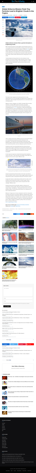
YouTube (3, 426)
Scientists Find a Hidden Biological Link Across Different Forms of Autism (21, 381)
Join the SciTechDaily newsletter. (23, 204)
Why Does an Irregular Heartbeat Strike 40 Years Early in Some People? (20, 401)
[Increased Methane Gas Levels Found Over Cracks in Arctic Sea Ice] (26, 249)
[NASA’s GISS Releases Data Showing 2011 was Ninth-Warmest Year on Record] (9, 274)
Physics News (4, 443)
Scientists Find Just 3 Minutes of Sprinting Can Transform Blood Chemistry (19, 412)
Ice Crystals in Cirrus (5, 335)
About (12, 470)
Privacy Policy (24, 470)
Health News (4, 441)
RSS (2, 430)
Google (11, 206)
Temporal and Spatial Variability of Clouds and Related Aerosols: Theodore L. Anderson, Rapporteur (15, 317)
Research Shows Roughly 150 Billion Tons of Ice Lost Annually (26, 267)
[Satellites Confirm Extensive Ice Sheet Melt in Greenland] (9, 236)
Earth (3, 6)
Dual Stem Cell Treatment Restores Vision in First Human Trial (11, 456)
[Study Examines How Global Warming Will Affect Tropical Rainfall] (9, 224)
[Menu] (2, 1)
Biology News (4, 437)
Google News (17, 206)
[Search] (33, 1)
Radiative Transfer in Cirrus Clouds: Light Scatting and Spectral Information (12, 328)
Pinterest (3, 427)
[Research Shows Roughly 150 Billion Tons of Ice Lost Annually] (26, 261)
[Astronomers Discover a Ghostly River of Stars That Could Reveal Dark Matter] (4, 388)
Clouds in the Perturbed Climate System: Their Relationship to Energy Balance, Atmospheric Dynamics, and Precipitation (17, 315)
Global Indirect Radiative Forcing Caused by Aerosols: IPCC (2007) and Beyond (13, 333)
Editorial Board (19, 470)
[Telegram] (3, 30)
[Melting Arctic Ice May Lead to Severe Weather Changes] (9, 249)
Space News (4, 446)
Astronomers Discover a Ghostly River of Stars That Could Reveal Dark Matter (20, 387)
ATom (15, 107)
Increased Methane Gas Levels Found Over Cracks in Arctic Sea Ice (26, 255)
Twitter (3, 424)
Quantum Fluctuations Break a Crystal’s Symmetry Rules (18, 396)
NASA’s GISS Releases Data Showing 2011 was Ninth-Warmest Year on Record (9, 280)
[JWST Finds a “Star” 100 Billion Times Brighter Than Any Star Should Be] (4, 378)
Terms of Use (29, 470)
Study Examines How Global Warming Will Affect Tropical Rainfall (9, 230)
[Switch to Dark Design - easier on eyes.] (32, 1)
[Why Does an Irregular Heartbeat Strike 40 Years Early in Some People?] (4, 403)
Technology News (5, 447)
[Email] (3, 32)
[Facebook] (3, 22)
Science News (4, 444)
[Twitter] (3, 24)
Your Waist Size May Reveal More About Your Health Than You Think (12, 458)
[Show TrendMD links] (33, 339)
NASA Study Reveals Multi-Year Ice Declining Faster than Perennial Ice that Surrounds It (9, 267)
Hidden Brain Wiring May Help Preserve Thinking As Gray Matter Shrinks (13, 454)
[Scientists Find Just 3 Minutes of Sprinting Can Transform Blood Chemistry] (4, 413)
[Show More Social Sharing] (28, 17)
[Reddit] (3, 34)
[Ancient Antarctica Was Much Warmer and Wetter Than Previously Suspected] (26, 236)
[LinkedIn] (3, 26)
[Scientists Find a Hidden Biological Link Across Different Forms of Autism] (4, 383)
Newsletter (3, 429)
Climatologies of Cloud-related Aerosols (7, 320)
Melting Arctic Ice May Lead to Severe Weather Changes (9, 255)
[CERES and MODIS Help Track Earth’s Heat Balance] (26, 224)
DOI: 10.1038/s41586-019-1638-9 (11, 202)
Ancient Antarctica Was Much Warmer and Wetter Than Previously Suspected (26, 242)
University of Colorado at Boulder (7, 210)
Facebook (3, 423)
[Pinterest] (3, 28)
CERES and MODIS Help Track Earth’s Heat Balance (26, 230)
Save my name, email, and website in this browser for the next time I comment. (16, 303)
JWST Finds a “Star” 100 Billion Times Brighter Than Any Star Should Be (20, 376)
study (28, 49)
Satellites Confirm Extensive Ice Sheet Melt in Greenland (9, 242)
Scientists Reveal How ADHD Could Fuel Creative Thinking (18, 406)
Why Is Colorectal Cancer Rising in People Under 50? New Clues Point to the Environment (20, 392)
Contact (15, 470)
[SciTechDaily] (18, 1)
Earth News (4, 440)
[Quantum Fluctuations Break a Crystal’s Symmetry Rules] (4, 398)
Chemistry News (4, 438)
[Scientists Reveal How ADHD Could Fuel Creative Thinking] (4, 408)
